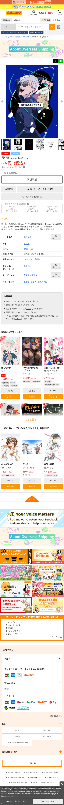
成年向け (17, 20)
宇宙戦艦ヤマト (36, 32)
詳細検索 (58, 27)
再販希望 (32, 179)
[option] (32, 101)
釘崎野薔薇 (36, 381)
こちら (26, 301)
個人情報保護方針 (35, 777)
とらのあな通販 (7, 36)
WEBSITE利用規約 (14, 772)
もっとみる (56, 636)
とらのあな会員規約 (32, 772)
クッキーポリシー (52, 777)
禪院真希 (14, 385)
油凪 (3, 371)
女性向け (58, 20)
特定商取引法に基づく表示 (19, 783)
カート (12, 396)
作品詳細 (32, 396)
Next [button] (62, 101)
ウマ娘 (13, 32)
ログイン (51, 12)
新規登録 (42, 12)
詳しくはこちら (56, 716)
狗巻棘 (12, 382)
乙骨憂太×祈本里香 (52, 384)
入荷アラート (56, 238)
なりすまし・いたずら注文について (44, 783)
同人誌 (17, 36)
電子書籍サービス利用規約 (16, 777)
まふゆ (5, 32)
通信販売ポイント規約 (51, 772)
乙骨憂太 (5, 385)
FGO (10, 627)
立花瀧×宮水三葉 (8, 475)
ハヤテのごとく (15, 622)
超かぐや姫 (13, 633)
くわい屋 (26, 373)
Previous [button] (2, 101)
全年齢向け (7, 20)
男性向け (46, 20)
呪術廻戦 (5, 382)
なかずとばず (14, 624)
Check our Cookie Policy (16, 801)
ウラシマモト (14, 630)
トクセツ (48, 373)
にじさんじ (22, 32)
